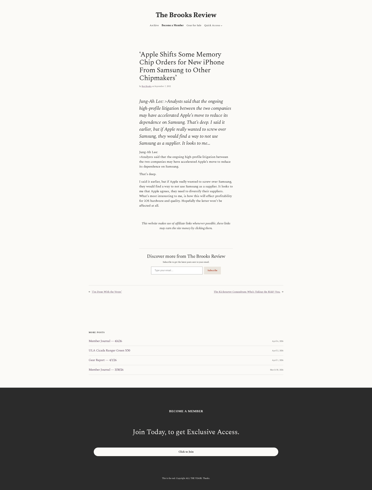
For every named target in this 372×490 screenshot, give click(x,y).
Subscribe (212, 270)
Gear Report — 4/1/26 (103, 360)
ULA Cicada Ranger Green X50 (109, 350)
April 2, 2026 (277, 350)
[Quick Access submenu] (221, 25)
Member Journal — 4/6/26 (105, 341)
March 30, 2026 (276, 369)
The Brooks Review (186, 15)
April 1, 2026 (277, 360)
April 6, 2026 (277, 341)
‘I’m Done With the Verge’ (107, 292)
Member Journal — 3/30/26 (106, 370)
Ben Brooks (147, 86)
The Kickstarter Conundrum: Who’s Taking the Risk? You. (247, 292)
